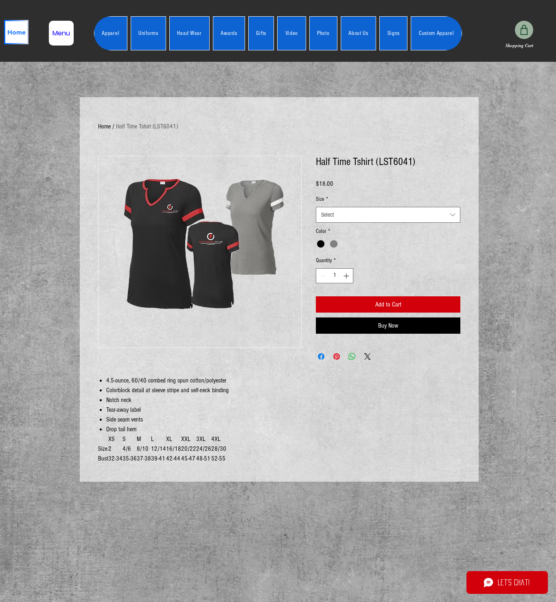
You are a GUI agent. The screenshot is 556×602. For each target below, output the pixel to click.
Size (322, 199)
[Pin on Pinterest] (336, 356)
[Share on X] (367, 356)
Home (104, 126)
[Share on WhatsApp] (352, 356)
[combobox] (388, 215)
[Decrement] (322, 276)
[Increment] (347, 276)
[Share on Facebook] (321, 356)
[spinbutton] (334, 276)
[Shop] (524, 30)
